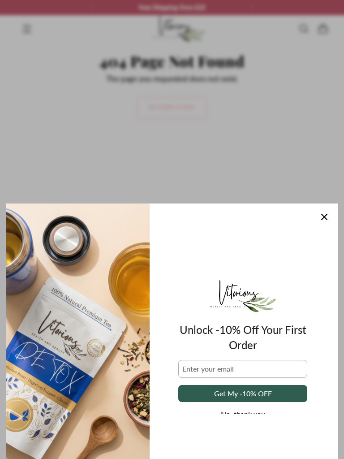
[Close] (324, 217)
